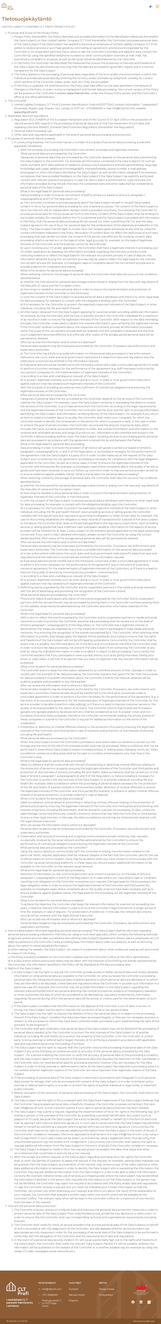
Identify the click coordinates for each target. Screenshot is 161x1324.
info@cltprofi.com (51, 1289)
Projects (73, 1300)
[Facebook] (133, 1302)
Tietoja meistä (106, 1289)
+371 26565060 (50, 1295)
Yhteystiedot (106, 1295)
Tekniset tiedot (77, 1295)
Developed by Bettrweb (144, 1321)
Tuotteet (73, 1289)
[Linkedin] (141, 1302)
